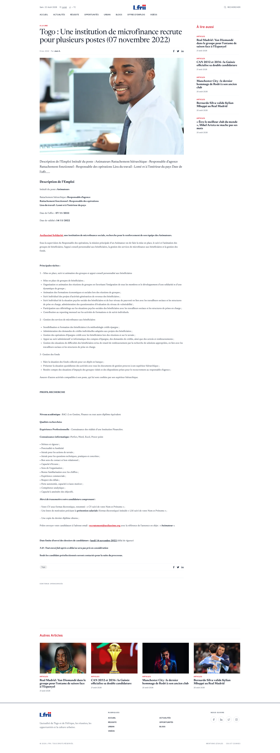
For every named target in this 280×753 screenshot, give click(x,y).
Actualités (59, 14)
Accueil (44, 14)
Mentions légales (214, 744)
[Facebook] (214, 719)
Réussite (74, 14)
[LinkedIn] (221, 719)
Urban (107, 14)
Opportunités (91, 14)
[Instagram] (236, 719)
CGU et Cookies (233, 744)
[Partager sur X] (178, 51)
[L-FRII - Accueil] (140, 7)
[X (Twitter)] (229, 719)
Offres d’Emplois (136, 14)
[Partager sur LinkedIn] (182, 51)
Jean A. (57, 51)
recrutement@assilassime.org (104, 526)
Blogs (119, 14)
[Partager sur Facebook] (173, 51)
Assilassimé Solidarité (51, 235)
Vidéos (153, 14)
